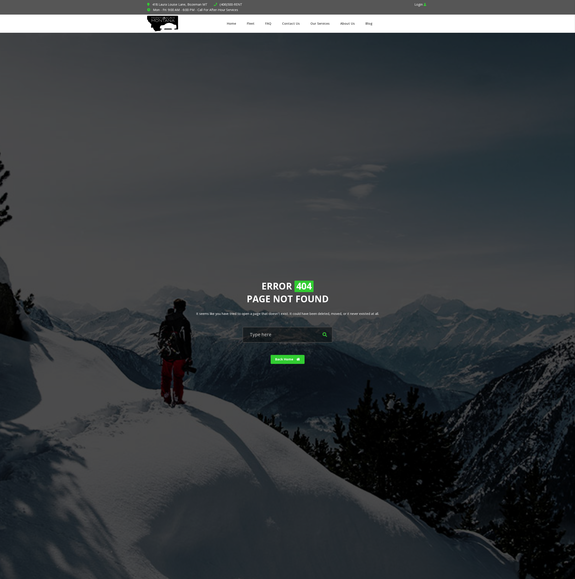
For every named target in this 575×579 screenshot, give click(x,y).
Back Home (284, 359)
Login (419, 4)
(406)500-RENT (231, 4)
